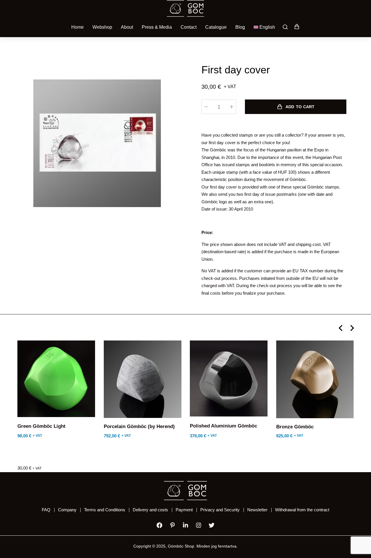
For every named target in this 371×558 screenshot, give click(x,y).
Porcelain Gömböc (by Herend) (139, 426)
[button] (340, 328)
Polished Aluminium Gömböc (223, 426)
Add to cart (299, 106)
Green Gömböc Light (41, 426)
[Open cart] (297, 27)
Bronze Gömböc (295, 427)
